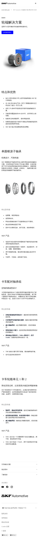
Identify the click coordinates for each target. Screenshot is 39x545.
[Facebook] (7, 487)
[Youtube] (3, 487)
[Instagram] (12, 487)
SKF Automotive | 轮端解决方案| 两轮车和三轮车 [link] (25, 10)
